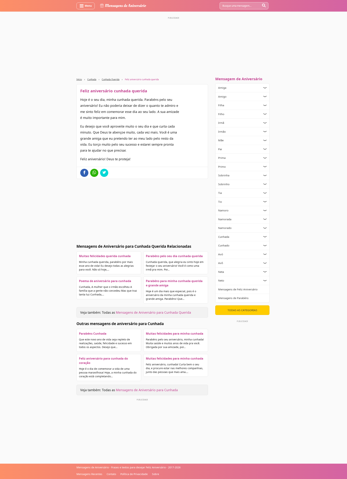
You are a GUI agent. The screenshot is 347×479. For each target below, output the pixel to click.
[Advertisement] (173, 45)
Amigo (222, 96)
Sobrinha (223, 175)
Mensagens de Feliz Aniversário (238, 289)
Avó (220, 254)
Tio (220, 201)
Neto (221, 280)
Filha (221, 105)
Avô (220, 263)
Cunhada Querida (110, 79)
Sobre (155, 474)
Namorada (224, 219)
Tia (220, 193)
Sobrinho (224, 184)
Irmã (221, 122)
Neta (221, 272)
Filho (221, 114)
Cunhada (91, 79)
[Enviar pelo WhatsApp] (94, 173)
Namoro (223, 210)
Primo (222, 166)
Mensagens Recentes (89, 474)
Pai (220, 149)
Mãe (221, 140)
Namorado (225, 228)
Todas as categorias (242, 310)
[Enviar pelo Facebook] (84, 173)
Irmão (222, 131)
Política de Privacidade (134, 474)
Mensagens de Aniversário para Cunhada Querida (153, 312)
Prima (222, 158)
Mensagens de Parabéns (233, 298)
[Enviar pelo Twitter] (104, 173)
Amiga (222, 87)
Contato (111, 474)
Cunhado (223, 245)
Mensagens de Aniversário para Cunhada (147, 390)
